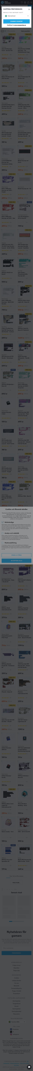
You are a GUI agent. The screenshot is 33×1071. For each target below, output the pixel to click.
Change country (16, 21)
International (11, 16)
